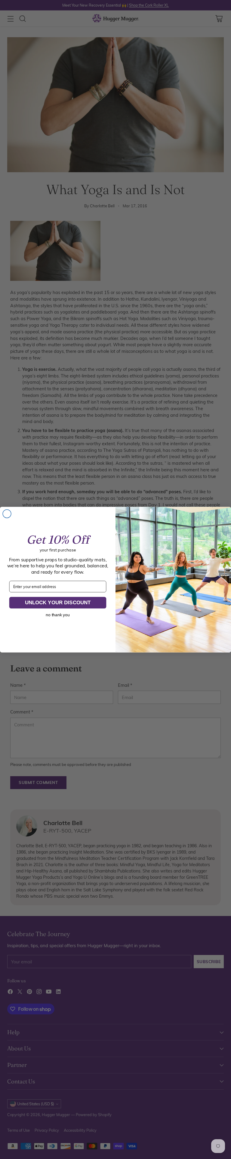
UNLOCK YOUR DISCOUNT (58, 602)
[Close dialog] (7, 513)
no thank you (57, 614)
